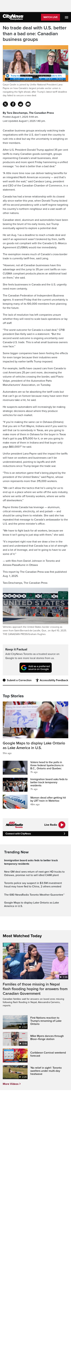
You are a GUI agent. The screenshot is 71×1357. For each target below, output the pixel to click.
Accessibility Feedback (54, 680)
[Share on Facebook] (13, 104)
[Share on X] (5, 104)
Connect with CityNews (18, 833)
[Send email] (28, 104)
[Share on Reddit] (20, 104)
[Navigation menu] (67, 17)
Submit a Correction (19, 680)
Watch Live (50, 17)
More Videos (11, 1084)
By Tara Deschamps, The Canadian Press (28, 113)
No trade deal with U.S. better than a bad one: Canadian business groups (35, 33)
